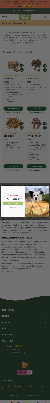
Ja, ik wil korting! (13, 203)
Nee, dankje (13, 207)
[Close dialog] (47, 187)
